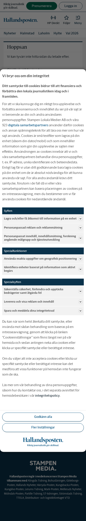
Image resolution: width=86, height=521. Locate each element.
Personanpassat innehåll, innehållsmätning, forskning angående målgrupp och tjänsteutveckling (40, 238)
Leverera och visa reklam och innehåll (29, 301)
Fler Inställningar (43, 427)
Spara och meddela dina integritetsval (29, 311)
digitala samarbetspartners (28, 125)
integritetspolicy (47, 395)
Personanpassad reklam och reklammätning (33, 227)
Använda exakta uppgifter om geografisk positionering (40, 258)
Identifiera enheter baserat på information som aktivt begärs (39, 269)
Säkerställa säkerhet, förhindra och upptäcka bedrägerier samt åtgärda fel (33, 291)
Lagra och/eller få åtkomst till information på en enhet (40, 218)
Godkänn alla (43, 417)
